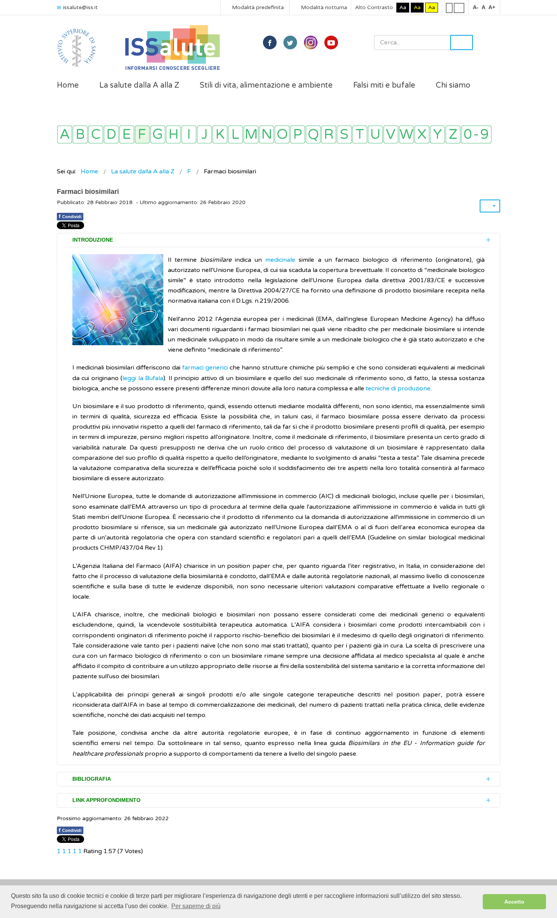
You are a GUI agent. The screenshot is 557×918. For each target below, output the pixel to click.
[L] (235, 134)
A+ (491, 7)
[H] (173, 134)
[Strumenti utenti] (490, 206)
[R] (328, 134)
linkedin (310, 42)
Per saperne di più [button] (196, 906)
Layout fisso (449, 8)
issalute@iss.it (80, 7)
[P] (297, 134)
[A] (64, 134)
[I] (189, 134)
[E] (127, 134)
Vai (461, 42)
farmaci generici (205, 367)
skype (331, 42)
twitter (290, 42)
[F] (142, 134)
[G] (158, 134)
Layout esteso (459, 8)
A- (476, 7)
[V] (391, 134)
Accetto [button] (514, 902)
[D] (111, 134)
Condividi (70, 216)
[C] (95, 134)
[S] (344, 134)
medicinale (280, 260)
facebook (269, 42)
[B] (80, 134)
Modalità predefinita (257, 7)
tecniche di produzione (398, 388)
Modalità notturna (323, 7)
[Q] (313, 134)
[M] (251, 134)
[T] (360, 134)
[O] (282, 134)
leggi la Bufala (142, 378)
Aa (402, 7)
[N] (266, 134)
